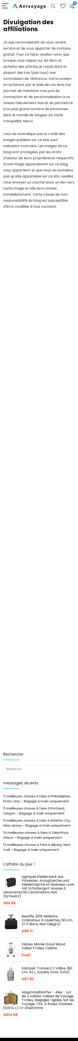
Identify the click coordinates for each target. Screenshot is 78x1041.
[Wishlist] (62, 6)
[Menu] (5, 6)
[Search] (53, 6)
